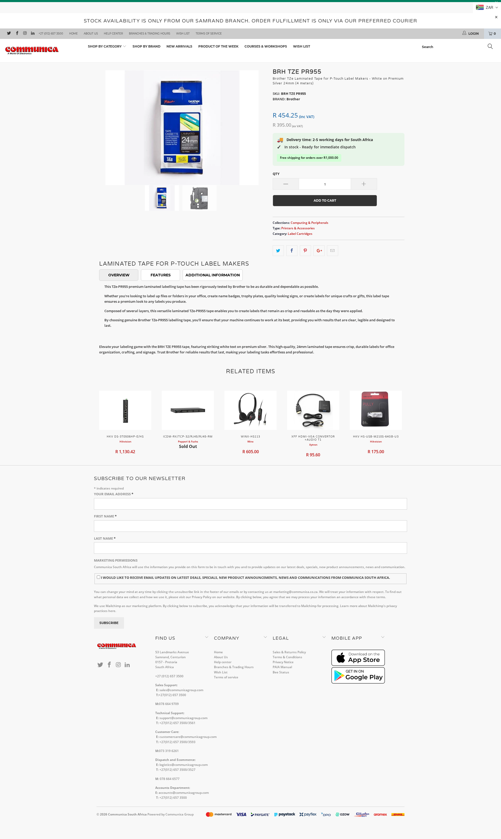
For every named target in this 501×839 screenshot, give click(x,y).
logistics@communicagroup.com (183, 764)
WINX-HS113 (250, 410)
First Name (105, 516)
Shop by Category (105, 46)
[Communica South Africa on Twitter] (9, 34)
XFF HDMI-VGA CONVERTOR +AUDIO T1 (313, 410)
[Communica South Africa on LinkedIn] (32, 34)
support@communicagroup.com (183, 718)
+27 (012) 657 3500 (51, 33)
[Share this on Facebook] (291, 250)
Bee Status (281, 672)
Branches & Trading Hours (149, 33)
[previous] (105, 123)
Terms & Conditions (287, 657)
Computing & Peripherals (309, 222)
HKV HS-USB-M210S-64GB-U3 (375, 410)
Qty (276, 173)
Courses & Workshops (265, 46)
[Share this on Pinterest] (305, 250)
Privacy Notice (283, 662)
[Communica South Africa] (42, 50)
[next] (258, 123)
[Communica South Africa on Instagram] (24, 34)
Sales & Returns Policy (289, 652)
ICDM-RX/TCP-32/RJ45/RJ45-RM (188, 410)
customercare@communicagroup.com (188, 737)
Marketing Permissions (116, 560)
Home (73, 33)
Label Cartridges (300, 233)
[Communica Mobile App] (358, 664)
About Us (91, 33)
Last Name (105, 538)
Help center (113, 33)
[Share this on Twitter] (278, 250)
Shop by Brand (146, 46)
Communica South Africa (127, 814)
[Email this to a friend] (332, 250)
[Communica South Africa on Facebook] (16, 34)
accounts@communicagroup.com (184, 792)
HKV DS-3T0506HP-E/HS (125, 410)
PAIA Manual (282, 667)
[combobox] (459, 47)
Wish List (183, 33)
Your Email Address (113, 494)
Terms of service (209, 33)
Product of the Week (218, 46)
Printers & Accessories (298, 228)
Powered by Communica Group (170, 814)
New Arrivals (179, 46)
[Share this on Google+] (319, 250)
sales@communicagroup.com (181, 690)
